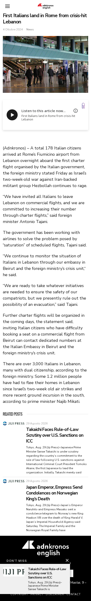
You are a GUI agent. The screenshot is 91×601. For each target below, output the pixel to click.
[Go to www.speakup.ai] (83, 106)
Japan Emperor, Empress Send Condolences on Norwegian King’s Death (54, 493)
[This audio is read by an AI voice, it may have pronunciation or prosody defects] (76, 111)
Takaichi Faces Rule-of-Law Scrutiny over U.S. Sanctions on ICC (54, 435)
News (30, 29)
